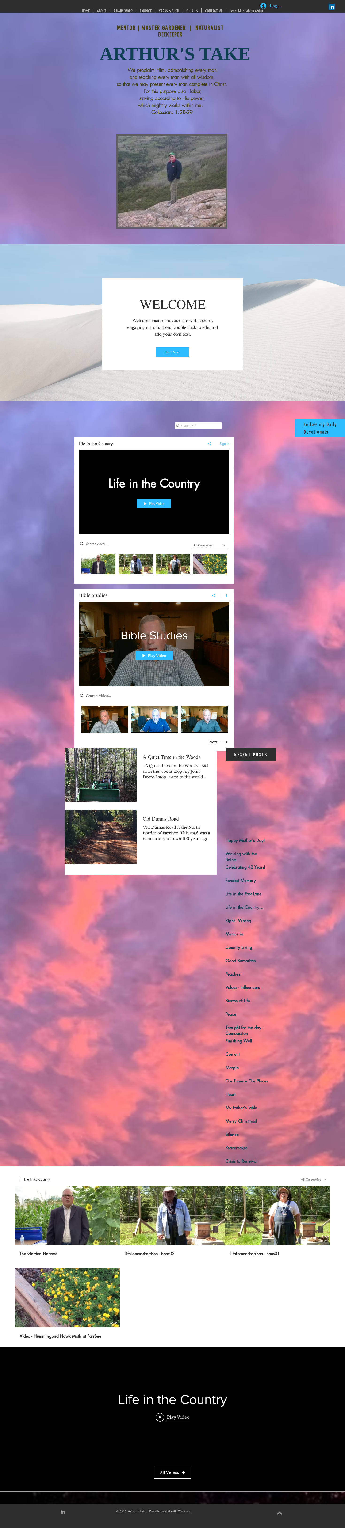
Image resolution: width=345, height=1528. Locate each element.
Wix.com (184, 1511)
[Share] (209, 443)
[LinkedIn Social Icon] (332, 7)
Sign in (224, 443)
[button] (34, 1179)
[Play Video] (98, 564)
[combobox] (313, 1179)
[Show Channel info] (224, 595)
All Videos (169, 1472)
